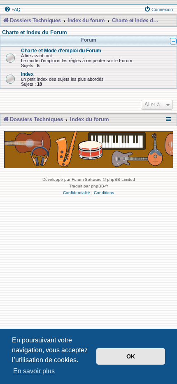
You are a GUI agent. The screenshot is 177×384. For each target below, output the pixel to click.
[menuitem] (12, 9)
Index (27, 74)
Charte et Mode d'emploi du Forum (61, 50)
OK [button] (130, 356)
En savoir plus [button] (34, 371)
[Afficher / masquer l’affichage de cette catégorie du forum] (173, 41)
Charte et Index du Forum (34, 32)
